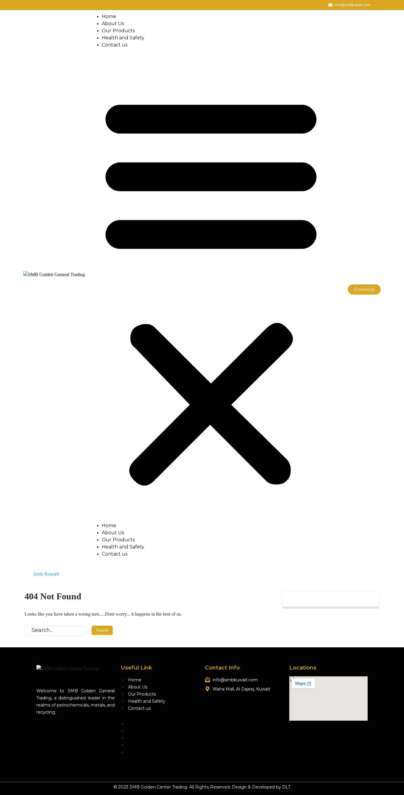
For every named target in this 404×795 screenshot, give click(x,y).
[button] (211, 289)
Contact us (114, 45)
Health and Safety (123, 38)
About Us (113, 23)
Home (109, 16)
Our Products (118, 30)
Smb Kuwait (46, 574)
